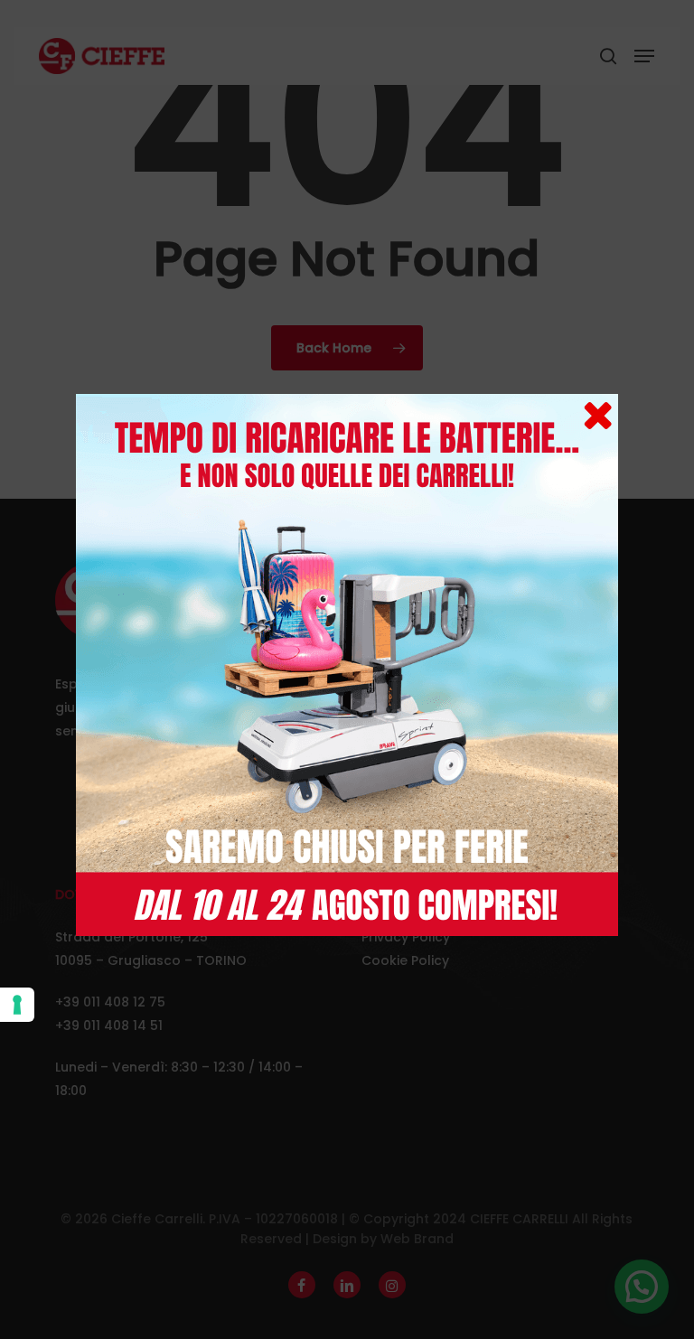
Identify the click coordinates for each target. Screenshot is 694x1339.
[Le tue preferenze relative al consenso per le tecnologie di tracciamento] (17, 1005)
